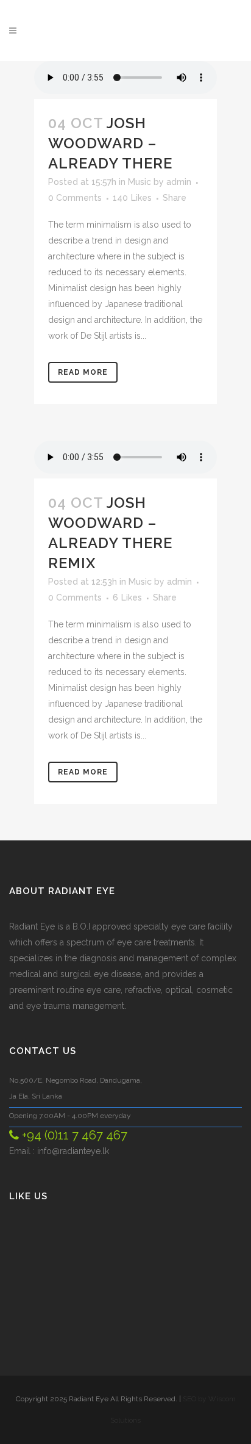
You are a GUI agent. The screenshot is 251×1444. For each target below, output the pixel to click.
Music (139, 182)
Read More (83, 372)
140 (132, 197)
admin (178, 182)
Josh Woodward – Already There (110, 143)
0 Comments (75, 198)
